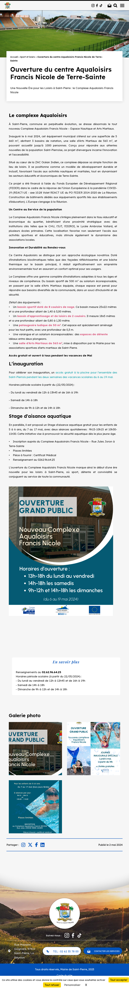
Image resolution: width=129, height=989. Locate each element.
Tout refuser (52, 984)
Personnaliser (72, 984)
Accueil (14, 57)
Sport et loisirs (27, 57)
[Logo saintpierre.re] (64, 913)
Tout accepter (118, 979)
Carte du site (64, 975)
